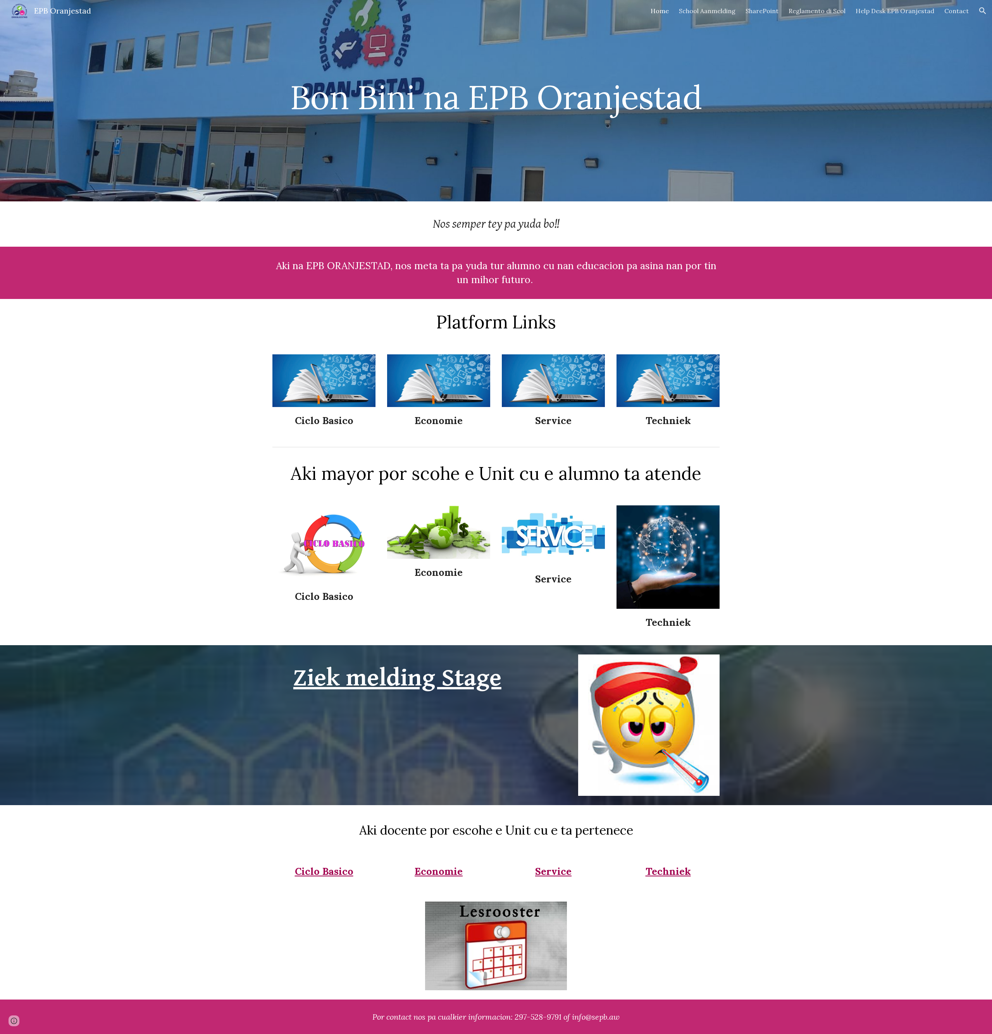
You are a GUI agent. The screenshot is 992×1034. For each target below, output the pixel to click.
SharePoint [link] (762, 11)
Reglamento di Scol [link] (817, 11)
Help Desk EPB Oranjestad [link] (895, 11)
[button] (982, 11)
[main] (496, 100)
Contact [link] (956, 11)
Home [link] (660, 11)
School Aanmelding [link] (707, 11)
